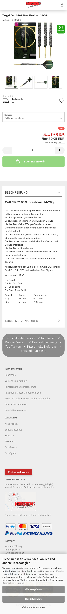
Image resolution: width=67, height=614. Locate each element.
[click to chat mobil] (60, 29)
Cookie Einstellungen (16, 404)
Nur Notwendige (33, 599)
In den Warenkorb (34, 161)
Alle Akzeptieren (33, 589)
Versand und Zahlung (16, 381)
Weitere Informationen (33, 607)
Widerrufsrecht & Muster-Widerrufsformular (27, 398)
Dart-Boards (11, 447)
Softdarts (9, 435)
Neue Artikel (11, 424)
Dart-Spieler (11, 453)
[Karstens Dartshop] (33, 5)
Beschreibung (16, 192)
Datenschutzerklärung (13, 583)
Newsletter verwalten (16, 410)
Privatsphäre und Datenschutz (20, 387)
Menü (5, 5)
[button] (7, 150)
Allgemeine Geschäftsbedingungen (23, 392)
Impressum (10, 375)
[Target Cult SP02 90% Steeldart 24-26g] (33, 46)
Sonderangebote (13, 429)
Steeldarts (10, 441)
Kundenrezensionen (21, 321)
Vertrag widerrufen (18, 472)
